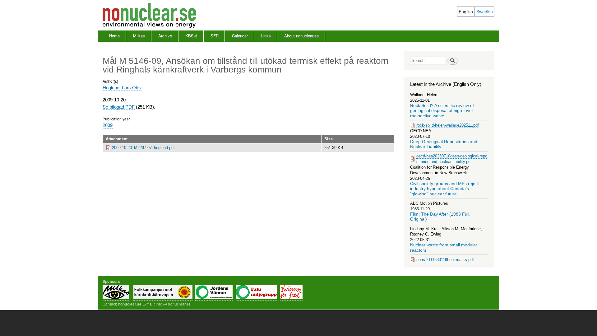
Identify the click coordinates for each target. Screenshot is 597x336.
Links (266, 36)
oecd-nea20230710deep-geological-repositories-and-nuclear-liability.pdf (451, 159)
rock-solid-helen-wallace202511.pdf (447, 125)
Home (114, 36)
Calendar (240, 36)
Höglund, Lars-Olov (122, 87)
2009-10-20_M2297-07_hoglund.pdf (143, 147)
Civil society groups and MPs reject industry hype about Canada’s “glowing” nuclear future (444, 188)
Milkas (139, 36)
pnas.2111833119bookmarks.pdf (445, 259)
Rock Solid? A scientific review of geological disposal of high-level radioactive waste (442, 110)
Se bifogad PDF (119, 107)
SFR (215, 36)
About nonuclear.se (301, 36)
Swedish (484, 11)
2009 (108, 125)
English (466, 11)
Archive (165, 36)
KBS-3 (191, 36)
